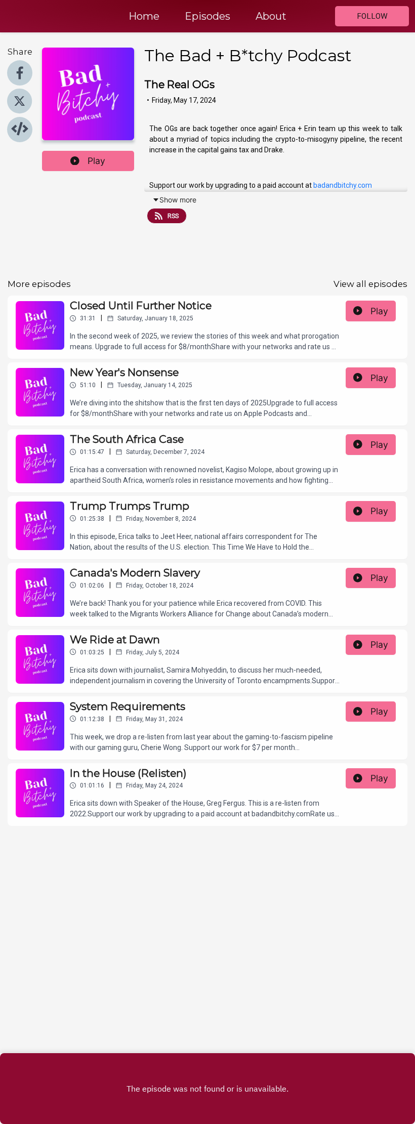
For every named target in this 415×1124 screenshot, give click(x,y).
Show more (177, 199)
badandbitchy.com (342, 185)
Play (96, 160)
